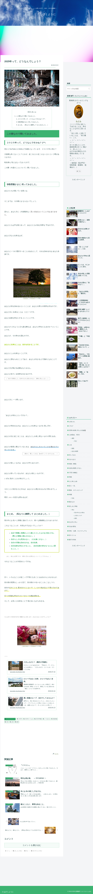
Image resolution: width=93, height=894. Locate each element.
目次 (29, 112)
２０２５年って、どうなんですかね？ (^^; (31, 119)
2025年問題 (39, 719)
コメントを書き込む (32, 845)
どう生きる (47, 719)
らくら (78, 121)
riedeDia (25, 298)
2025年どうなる (29, 719)
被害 (17, 722)
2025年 (20, 719)
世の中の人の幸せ (10, 719)
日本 (7, 722)
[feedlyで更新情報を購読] (77, 171)
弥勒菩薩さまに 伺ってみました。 (29, 122)
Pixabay (33, 298)
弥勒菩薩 (55, 719)
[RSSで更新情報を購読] (80, 171)
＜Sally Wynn (25, 646)
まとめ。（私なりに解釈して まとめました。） (33, 125)
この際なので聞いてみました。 (26, 116)
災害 (12, 722)
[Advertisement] (46, 40)
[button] (89, 89)
